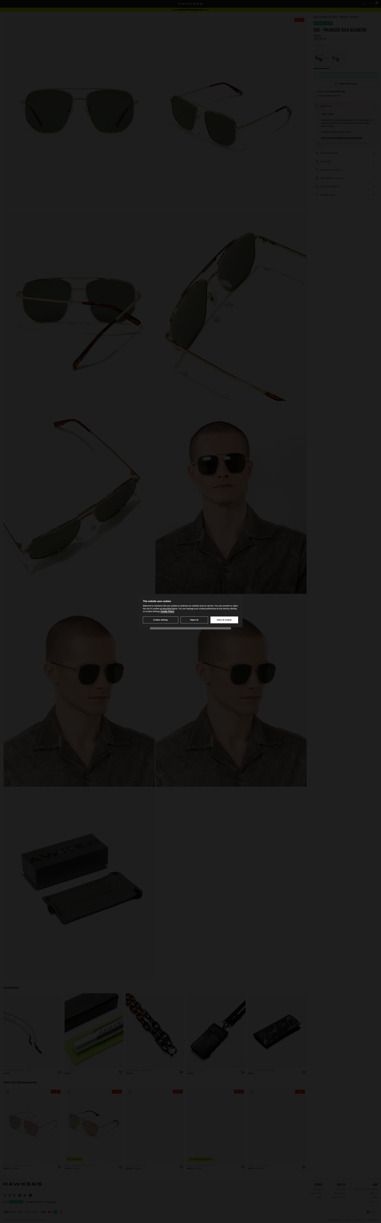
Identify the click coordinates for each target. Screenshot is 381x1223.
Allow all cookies (224, 620)
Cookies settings (160, 620)
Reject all (194, 620)
